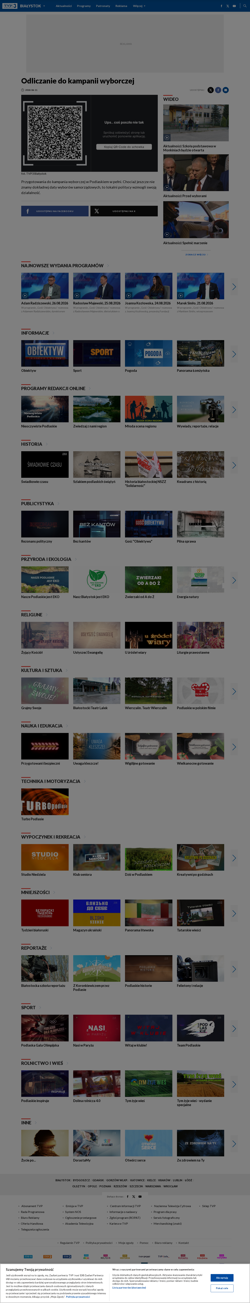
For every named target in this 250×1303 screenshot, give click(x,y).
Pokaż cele (222, 1288)
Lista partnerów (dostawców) (129, 1287)
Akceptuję (222, 1277)
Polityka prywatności (78, 1296)
